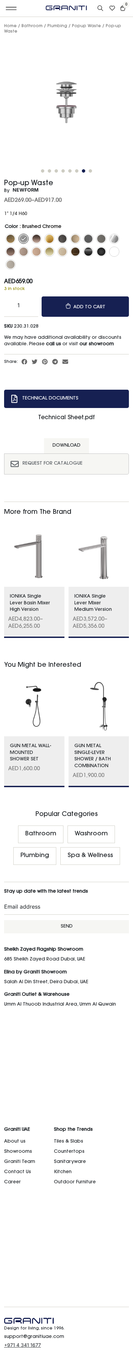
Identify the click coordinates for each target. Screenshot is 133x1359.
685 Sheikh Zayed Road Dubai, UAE (44, 959)
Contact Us (17, 1172)
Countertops (69, 1151)
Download (66, 445)
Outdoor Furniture (75, 1182)
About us (15, 1141)
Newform (26, 190)
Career (12, 1182)
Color (11, 227)
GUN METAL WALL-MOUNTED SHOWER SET (30, 753)
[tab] (66, 399)
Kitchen (63, 1172)
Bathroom (32, 26)
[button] (11, 8)
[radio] (10, 239)
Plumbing (57, 26)
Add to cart (89, 307)
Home (10, 26)
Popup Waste (86, 26)
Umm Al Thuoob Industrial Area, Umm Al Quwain (60, 1004)
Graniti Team (19, 1162)
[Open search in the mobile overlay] (101, 8)
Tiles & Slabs (68, 1141)
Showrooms (18, 1151)
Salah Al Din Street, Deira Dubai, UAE (46, 982)
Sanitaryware (70, 1162)
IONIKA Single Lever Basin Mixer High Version (30, 603)
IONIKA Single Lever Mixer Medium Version (93, 603)
